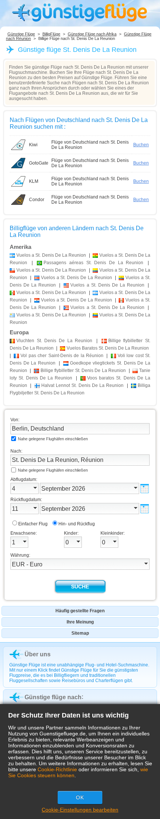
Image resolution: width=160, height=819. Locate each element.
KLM (33, 181)
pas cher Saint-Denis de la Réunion (61, 355)
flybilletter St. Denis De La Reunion (83, 370)
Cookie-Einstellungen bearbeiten (80, 810)
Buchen (141, 144)
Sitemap (80, 633)
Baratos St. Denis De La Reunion (108, 348)
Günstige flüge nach (53, 697)
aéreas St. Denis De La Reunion (93, 262)
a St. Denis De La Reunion (51, 255)
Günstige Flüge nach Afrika (92, 34)
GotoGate (38, 163)
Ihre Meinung (80, 622)
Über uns (38, 654)
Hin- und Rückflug (76, 523)
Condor (36, 199)
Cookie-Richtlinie (57, 769)
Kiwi (33, 144)
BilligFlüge (51, 34)
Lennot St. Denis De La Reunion (82, 385)
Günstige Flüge (21, 34)
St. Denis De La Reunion (54, 340)
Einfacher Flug (33, 523)
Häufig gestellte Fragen (80, 610)
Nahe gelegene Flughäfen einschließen (53, 439)
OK (80, 797)
